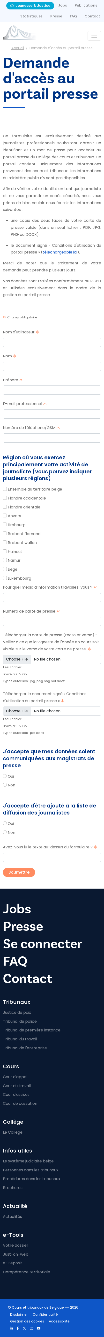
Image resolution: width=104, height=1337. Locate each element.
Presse (56, 16)
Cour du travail (17, 1086)
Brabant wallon (22, 543)
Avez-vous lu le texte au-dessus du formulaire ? (48, 847)
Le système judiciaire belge (28, 1161)
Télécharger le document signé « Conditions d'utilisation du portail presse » (44, 697)
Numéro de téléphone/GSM (29, 427)
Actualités (12, 1216)
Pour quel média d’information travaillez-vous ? (47, 587)
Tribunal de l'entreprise (25, 1048)
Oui (11, 776)
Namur (14, 560)
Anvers (14, 516)
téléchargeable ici (60, 252)
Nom (7, 356)
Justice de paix (17, 1012)
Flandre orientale (24, 507)
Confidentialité (45, 1314)
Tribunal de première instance (31, 1030)
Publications (86, 5)
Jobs (62, 5)
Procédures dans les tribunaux (31, 1179)
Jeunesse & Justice (32, 5)
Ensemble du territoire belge (35, 489)
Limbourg (16, 525)
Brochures (12, 1188)
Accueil (17, 48)
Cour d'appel (15, 1077)
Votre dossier (15, 1245)
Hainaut (15, 551)
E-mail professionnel (22, 404)
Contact (92, 16)
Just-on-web (15, 1254)
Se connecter (42, 944)
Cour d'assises (16, 1094)
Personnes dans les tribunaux (30, 1170)
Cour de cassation (20, 1103)
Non (11, 785)
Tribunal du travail (20, 1039)
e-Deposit (12, 1263)
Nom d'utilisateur (19, 332)
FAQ (73, 16)
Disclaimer (19, 1314)
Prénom (10, 380)
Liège (12, 569)
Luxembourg (19, 578)
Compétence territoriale (26, 1272)
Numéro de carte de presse (29, 611)
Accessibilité (59, 1321)
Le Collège (12, 1132)
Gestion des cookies (27, 1321)
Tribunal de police (20, 1021)
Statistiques (31, 16)
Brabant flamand (24, 534)
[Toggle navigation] (94, 36)
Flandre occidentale (27, 498)
